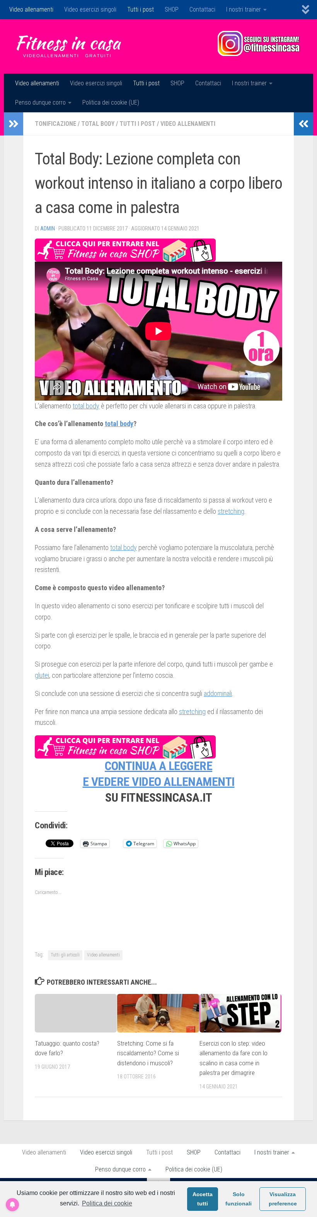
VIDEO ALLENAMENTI (183, 782)
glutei (42, 675)
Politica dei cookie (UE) (110, 102)
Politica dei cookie (107, 1203)
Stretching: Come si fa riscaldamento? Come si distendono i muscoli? (148, 1053)
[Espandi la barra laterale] (13, 123)
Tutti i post (140, 9)
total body (97, 123)
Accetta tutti (203, 1199)
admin (47, 228)
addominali (218, 693)
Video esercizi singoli (90, 9)
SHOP (172, 9)
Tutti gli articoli (65, 955)
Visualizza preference (283, 1199)
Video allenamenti (31, 9)
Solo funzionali (238, 1199)
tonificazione (55, 123)
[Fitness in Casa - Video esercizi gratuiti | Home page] (68, 46)
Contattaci (202, 9)
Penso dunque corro (40, 102)
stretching (231, 511)
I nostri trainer (243, 9)
